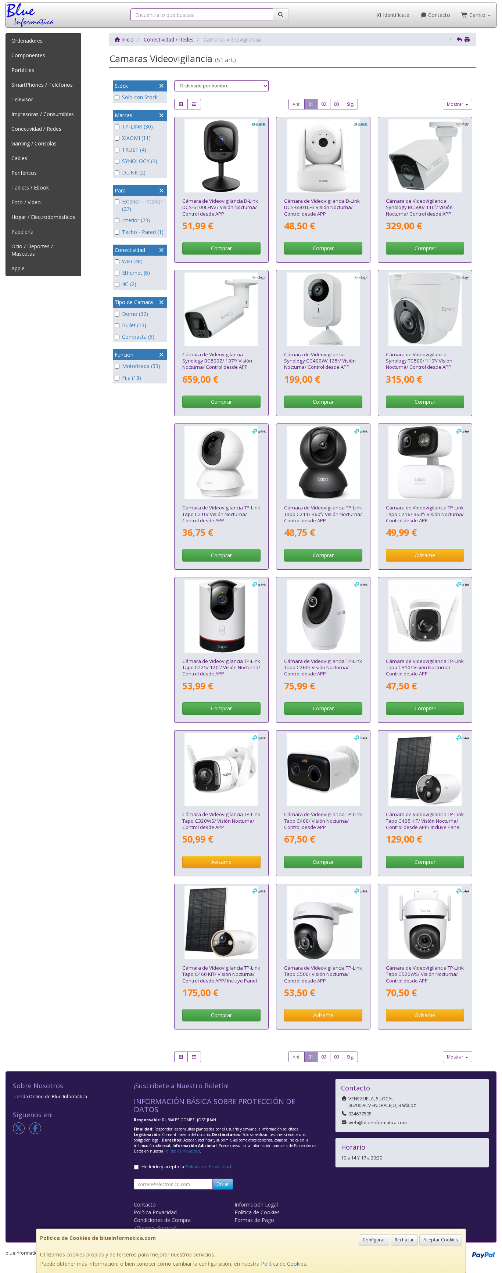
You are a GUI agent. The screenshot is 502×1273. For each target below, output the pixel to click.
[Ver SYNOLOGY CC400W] (323, 309)
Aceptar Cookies (440, 1240)
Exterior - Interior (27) (142, 205)
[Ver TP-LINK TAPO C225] (221, 616)
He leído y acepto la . (186, 1167)
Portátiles (22, 69)
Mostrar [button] (456, 104)
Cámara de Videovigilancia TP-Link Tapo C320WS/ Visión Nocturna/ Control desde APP (221, 820)
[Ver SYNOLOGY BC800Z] (221, 309)
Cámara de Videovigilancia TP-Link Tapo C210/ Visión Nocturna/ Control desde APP (221, 514)
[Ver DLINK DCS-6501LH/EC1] (323, 155)
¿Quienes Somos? (155, 1227)
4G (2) (129, 284)
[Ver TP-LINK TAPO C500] (323, 922)
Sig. (350, 104)
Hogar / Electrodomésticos (43, 216)
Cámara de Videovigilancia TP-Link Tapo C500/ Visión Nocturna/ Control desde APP (323, 974)
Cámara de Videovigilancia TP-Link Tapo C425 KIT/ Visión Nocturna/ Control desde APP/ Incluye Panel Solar (425, 824)
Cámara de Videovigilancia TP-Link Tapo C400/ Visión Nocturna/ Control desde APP (323, 820)
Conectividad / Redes (36, 128)
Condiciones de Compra (162, 1219)
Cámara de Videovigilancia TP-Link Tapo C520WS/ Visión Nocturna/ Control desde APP (425, 974)
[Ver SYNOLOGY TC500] (425, 309)
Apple (18, 268)
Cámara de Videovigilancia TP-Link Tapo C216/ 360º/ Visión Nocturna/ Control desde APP (425, 514)
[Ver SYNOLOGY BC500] (425, 155)
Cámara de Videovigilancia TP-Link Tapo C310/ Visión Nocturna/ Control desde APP (425, 667)
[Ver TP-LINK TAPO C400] (323, 769)
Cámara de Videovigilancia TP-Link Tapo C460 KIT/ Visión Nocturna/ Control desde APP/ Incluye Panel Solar (221, 977)
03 (336, 104)
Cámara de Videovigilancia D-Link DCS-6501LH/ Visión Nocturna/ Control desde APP (322, 207)
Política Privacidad (155, 1212)
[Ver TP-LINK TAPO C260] (323, 616)
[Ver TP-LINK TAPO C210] (221, 462)
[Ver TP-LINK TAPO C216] (425, 462)
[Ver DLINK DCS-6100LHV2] (221, 155)
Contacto (438, 14)
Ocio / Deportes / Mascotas (32, 250)
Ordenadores (27, 40)
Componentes (28, 55)
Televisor (22, 99)
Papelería (22, 231)
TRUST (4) (134, 149)
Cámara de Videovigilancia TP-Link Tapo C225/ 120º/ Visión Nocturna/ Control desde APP (221, 667)
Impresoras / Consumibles (42, 114)
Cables (19, 158)
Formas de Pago (254, 1219)
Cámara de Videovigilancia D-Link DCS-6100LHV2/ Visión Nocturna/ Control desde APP (220, 207)
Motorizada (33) (141, 366)
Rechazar (404, 1240)
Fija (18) (131, 377)
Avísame (425, 555)
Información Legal (256, 1204)
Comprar (221, 248)
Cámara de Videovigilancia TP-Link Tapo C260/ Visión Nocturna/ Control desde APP (323, 667)
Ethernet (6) (136, 272)
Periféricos (24, 172)
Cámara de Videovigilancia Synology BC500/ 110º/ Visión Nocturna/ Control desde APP (419, 207)
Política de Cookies (283, 1263)
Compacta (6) (138, 336)
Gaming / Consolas (34, 143)
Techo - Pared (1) (143, 231)
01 (310, 104)
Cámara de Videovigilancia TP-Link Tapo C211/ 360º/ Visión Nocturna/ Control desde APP (323, 514)
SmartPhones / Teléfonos (42, 84)
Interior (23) (136, 220)
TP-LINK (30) (137, 126)
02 (323, 104)
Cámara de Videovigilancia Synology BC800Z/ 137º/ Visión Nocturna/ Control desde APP (217, 361)
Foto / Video (26, 202)
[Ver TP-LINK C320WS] (221, 769)
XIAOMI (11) (136, 137)
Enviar (222, 1184)
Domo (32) (135, 313)
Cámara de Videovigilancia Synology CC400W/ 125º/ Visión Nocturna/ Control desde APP (320, 361)
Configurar (374, 1240)
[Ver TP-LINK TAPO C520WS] (425, 922)
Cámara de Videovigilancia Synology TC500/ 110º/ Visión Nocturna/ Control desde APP (419, 361)
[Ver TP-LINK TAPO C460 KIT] (221, 922)
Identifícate (395, 14)
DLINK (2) (134, 172)
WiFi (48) (132, 261)
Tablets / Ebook (30, 187)
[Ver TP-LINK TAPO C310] (425, 616)
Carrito (477, 14)
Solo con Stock (140, 97)
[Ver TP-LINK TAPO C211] (323, 462)
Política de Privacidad (182, 1151)
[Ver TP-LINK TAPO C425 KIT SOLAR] (425, 769)
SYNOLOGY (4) (139, 161)
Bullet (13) (134, 325)
